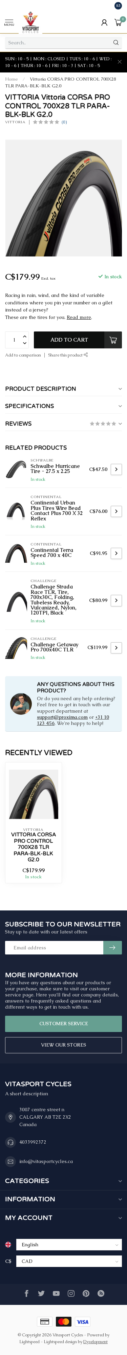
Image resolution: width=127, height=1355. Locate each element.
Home (11, 79)
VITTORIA (15, 122)
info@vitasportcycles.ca (46, 1161)
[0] (118, 22)
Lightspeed (29, 1342)
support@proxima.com (62, 717)
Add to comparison (23, 355)
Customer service (63, 1023)
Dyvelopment (95, 1342)
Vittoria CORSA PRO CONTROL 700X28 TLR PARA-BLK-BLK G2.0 (33, 847)
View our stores (63, 1045)
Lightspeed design (60, 1342)
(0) (64, 122)
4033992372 (32, 1142)
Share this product (66, 355)
